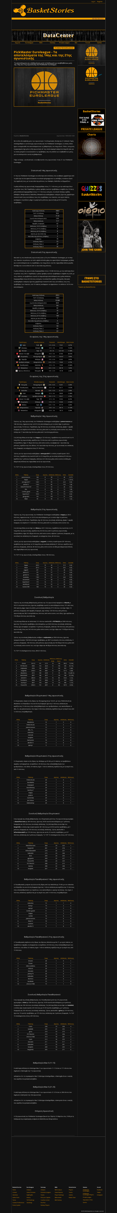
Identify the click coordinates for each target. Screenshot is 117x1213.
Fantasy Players (45, 1205)
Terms (14, 1200)
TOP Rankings (30, 1200)
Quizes (85, 1202)
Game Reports (59, 1192)
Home (14, 1190)
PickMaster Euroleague (86, 1190)
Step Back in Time (88, 1200)
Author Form (16, 1197)
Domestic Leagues (46, 1192)
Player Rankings (59, 1195)
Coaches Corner (45, 1200)
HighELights (30, 1195)
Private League (87, 1197)
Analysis (29, 1190)
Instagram (100, 1195)
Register (100, 1)
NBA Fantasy (58, 1200)
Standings (29, 1202)
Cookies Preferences (18, 1202)
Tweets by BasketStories (86, 287)
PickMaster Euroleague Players (88, 1194)
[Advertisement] (58, 24)
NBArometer (58, 1197)
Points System (16, 1205)
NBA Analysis (58, 1190)
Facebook (99, 1190)
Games (71, 1195)
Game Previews (31, 1192)
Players (71, 1190)
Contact (15, 1192)
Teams (42, 1195)
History (29, 1197)
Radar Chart (72, 1197)
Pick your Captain (45, 1197)
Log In (93, 1)
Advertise (15, 1195)
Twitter (99, 1192)
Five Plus (43, 1202)
